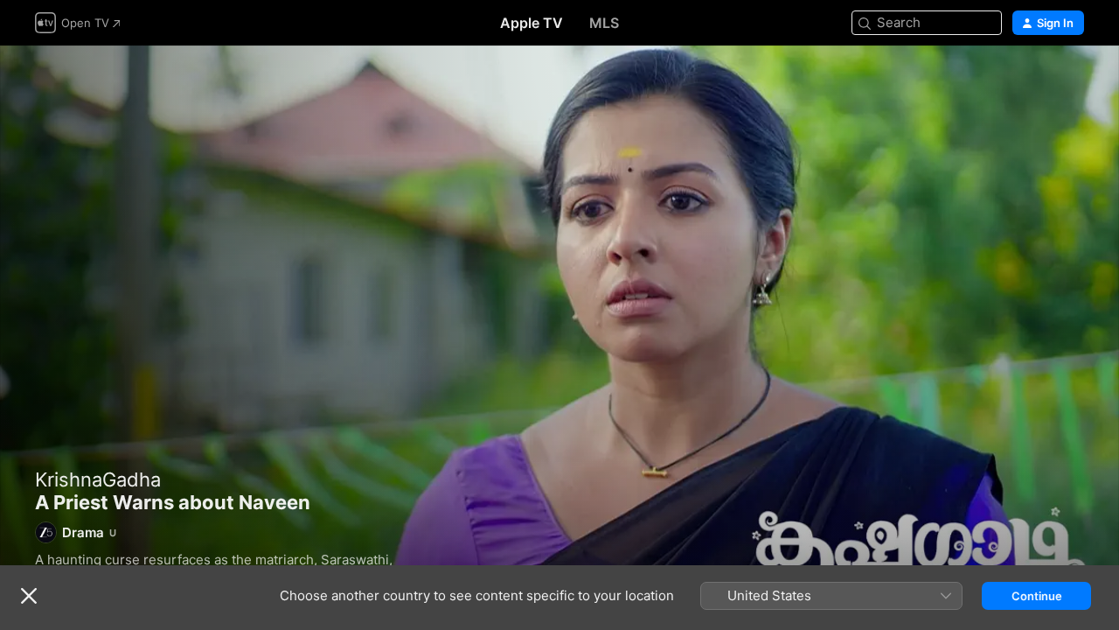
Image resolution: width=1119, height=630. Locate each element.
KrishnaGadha (98, 479)
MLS (604, 23)
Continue (1036, 596)
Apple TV (531, 23)
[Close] (29, 596)
